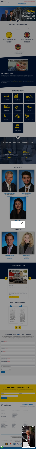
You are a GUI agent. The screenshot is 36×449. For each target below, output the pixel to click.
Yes (19, 226)
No (16, 226)
